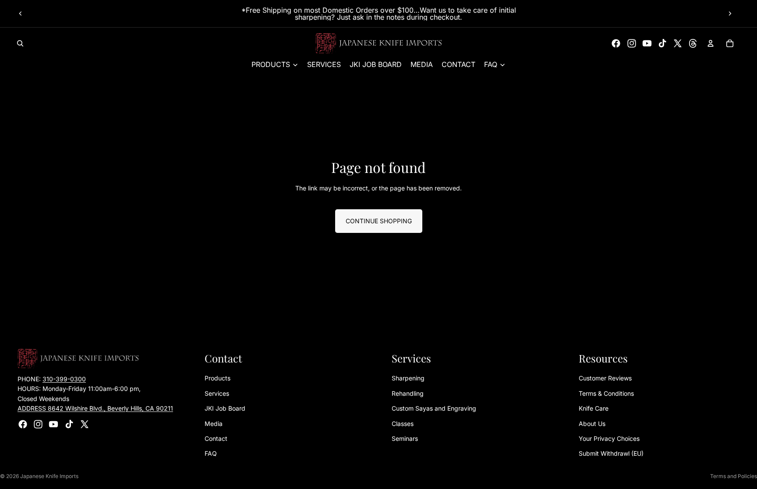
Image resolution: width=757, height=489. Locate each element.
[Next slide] (729, 13)
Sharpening (408, 378)
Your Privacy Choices (609, 438)
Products (217, 378)
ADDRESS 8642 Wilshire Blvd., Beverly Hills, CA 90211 (95, 408)
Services (217, 393)
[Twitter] (677, 43)
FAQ (211, 453)
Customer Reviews (605, 378)
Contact (216, 438)
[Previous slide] (20, 13)
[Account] (710, 43)
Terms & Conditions (606, 393)
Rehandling (408, 393)
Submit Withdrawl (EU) (611, 453)
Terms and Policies (733, 476)
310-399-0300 (64, 379)
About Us (592, 423)
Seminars (405, 438)
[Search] (20, 43)
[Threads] (693, 43)
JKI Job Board (225, 408)
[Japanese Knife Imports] (378, 43)
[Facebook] (616, 43)
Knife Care (593, 408)
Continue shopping (379, 221)
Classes (403, 423)
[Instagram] (631, 43)
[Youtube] (647, 43)
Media (214, 423)
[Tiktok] (662, 43)
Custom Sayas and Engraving (434, 408)
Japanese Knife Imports (49, 476)
